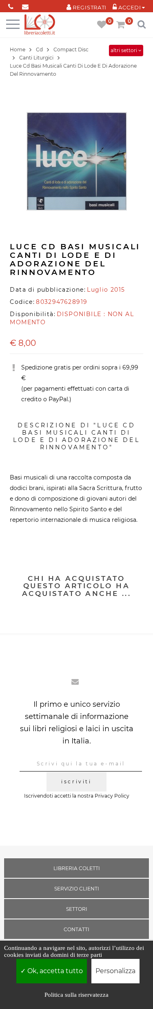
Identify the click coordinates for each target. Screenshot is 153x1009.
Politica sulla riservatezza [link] (76, 994)
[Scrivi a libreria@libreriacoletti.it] (25, 5)
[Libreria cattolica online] (39, 25)
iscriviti (76, 781)
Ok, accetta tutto (54, 971)
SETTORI (76, 909)
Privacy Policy (112, 796)
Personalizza (115, 971)
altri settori (124, 50)
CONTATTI (76, 929)
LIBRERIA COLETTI (76, 868)
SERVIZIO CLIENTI (76, 889)
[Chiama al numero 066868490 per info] (11, 5)
